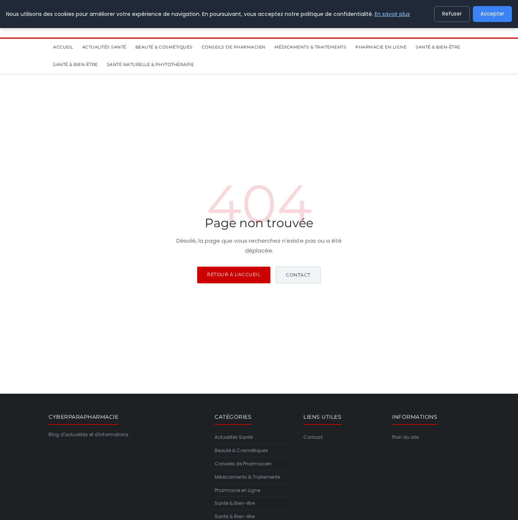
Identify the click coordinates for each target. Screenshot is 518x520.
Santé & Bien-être (438, 47)
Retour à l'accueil (234, 274)
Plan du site (405, 437)
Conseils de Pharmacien (233, 47)
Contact (298, 275)
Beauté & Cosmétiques (164, 47)
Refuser (452, 13)
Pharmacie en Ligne (381, 47)
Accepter (492, 13)
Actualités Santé (104, 47)
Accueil (63, 47)
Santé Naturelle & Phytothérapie (150, 65)
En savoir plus (392, 14)
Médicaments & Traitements (311, 47)
